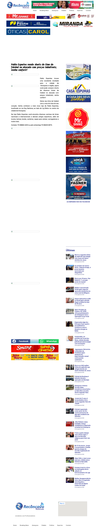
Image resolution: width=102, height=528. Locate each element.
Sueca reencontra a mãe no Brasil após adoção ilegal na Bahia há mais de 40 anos (83, 301)
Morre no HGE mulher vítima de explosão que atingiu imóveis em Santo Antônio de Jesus (83, 368)
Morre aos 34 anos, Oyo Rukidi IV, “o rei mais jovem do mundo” (82, 280)
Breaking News (44, 10)
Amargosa (55, 10)
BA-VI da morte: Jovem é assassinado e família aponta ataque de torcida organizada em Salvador (82, 449)
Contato (88, 10)
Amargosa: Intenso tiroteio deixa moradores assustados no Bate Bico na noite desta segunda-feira (82, 389)
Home (35, 10)
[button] (20, 341)
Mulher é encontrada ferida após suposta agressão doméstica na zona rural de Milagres (82, 290)
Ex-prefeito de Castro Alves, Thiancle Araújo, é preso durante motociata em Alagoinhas (83, 269)
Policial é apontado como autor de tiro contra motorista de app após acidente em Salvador (82, 412)
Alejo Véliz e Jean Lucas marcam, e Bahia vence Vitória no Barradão (83, 460)
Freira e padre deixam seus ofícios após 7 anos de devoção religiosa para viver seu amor (82, 436)
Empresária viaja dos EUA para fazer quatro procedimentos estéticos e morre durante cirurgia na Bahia (82, 326)
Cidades (63, 10)
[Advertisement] (51, 48)
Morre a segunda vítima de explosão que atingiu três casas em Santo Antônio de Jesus (82, 257)
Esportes (80, 10)
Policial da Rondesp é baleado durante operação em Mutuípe (82, 378)
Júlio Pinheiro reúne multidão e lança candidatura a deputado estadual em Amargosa (83, 424)
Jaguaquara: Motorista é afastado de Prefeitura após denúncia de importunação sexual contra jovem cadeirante (82, 354)
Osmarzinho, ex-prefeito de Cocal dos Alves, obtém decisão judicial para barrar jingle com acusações (83, 340)
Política (71, 10)
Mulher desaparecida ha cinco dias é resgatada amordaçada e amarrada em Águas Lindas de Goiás (83, 482)
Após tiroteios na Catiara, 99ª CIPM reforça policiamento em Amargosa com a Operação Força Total (82, 313)
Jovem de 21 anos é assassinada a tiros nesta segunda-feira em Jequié (83, 400)
